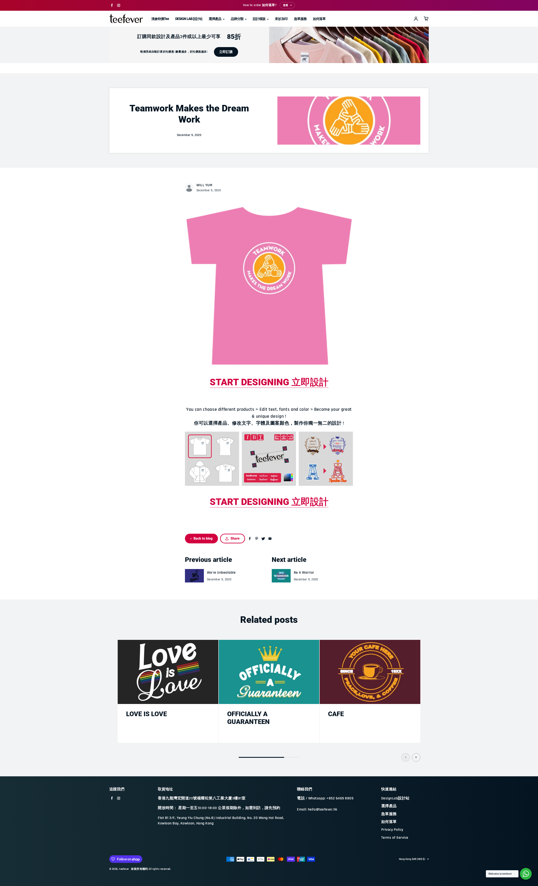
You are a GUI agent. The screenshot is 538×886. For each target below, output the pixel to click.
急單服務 (300, 19)
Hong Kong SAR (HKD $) (412, 859)
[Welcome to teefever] (526, 874)
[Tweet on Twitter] (263, 538)
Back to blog (203, 538)
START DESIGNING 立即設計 (269, 382)
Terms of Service (394, 837)
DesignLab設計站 (395, 798)
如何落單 (319, 19)
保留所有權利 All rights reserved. (151, 869)
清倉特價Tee (160, 19)
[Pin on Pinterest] (256, 538)
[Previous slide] (405, 757)
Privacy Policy (392, 829)
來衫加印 (281, 19)
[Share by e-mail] (270, 538)
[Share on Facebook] (249, 538)
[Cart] (426, 18)
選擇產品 (215, 19)
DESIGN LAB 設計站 (188, 19)
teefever (124, 869)
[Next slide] (416, 757)
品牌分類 (237, 19)
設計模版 (259, 19)
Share (235, 538)
